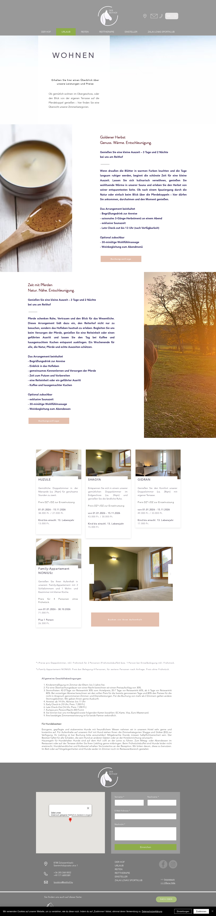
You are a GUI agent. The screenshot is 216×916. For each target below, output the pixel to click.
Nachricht (120, 824)
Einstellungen (183, 911)
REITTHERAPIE (122, 873)
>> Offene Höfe (168, 883)
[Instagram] (173, 864)
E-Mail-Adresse (122, 810)
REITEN (118, 869)
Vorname (119, 797)
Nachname (153, 797)
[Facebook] (163, 864)
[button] (121, 259)
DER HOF (120, 862)
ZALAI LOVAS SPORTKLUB (128, 880)
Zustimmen (201, 911)
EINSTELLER (121, 876)
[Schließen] (212, 911)
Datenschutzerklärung (152, 911)
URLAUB (119, 865)
